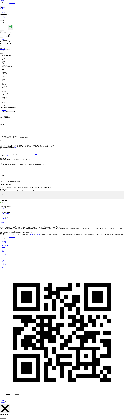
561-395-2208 (15, 147)
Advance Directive (3, 246)
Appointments (3, 7)
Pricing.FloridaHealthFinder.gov (38, 234)
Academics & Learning (4, 17)
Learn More (1, 165)
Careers (2, 253)
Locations (3, 39)
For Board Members (4, 261)
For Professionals (2, 258)
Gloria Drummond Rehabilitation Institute (7, 213)
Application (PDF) (2, 171)
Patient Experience (3, 247)
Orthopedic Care (3, 109)
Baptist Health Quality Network (5, 264)
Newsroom (3, 252)
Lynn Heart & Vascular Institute (6, 218)
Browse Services (3, 12)
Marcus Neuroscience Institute (5, 221)
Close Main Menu (2, 20)
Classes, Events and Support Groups (5, 245)
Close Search (2, 37)
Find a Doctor (3, 4)
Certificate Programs (4, 267)
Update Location (2, 30)
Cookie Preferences (16, 396)
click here (8, 155)
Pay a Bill (1, 1)
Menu (1, 6)
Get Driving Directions (2, 49)
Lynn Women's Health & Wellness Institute (7, 211)
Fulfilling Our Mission (4, 254)
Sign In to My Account (4, 1)
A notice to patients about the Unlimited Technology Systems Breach (8, 111)
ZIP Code (1, 29)
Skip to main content (2, 0)
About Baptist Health (4, 18)
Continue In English (2, 400)
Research (2, 257)
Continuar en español (2, 402)
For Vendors (3, 263)
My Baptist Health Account (4, 241)
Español (6, 8)
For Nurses (3, 260)
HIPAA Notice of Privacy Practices (3, 396)
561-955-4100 (36, 154)
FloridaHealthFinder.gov (31, 234)
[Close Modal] (5, 408)
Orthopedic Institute (4, 216)
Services (2, 5)
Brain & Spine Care (4, 110)
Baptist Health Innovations (4, 255)
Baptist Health (9, 118)
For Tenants (3, 262)
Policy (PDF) (5, 171)
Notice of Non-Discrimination (27, 396)
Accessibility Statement (21, 396)
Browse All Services (2, 222)
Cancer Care (3, 108)
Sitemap (31, 396)
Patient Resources (3, 16)
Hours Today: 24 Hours (7, 49)
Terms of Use (12, 396)
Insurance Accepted (4, 242)
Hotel (2, 248)
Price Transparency (3, 244)
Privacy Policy (9, 396)
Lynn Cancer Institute (4, 208)
